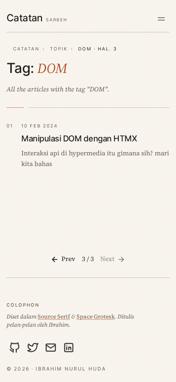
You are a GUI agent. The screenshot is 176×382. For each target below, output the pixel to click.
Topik (59, 49)
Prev (67, 258)
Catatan (26, 49)
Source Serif (54, 316)
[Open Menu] (161, 18)
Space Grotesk (96, 316)
